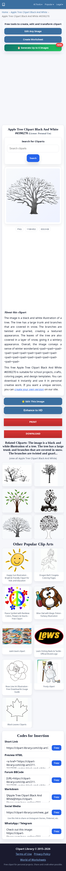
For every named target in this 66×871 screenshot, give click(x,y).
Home (5, 12)
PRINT (33, 421)
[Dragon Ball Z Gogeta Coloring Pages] (49, 560)
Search (33, 158)
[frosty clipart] (49, 671)
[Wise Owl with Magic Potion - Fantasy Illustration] (49, 598)
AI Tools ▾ (37, 4)
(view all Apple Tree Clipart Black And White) (33, 458)
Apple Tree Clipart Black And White (29, 12)
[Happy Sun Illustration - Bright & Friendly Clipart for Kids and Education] (17, 560)
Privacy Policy (42, 854)
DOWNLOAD (33, 433)
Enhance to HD (33, 410)
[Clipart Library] (3, 4)
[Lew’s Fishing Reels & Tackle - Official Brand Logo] (49, 636)
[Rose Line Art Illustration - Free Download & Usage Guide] (17, 671)
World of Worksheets (33, 860)
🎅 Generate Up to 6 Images (39, 46)
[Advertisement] (33, 89)
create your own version (29, 389)
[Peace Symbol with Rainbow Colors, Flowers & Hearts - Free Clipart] (17, 598)
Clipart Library (25, 849)
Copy (56, 748)
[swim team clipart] (17, 636)
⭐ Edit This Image (33, 401)
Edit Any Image (33, 31)
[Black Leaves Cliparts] (17, 709)
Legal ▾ (59, 4)
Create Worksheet (33, 39)
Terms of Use (24, 854)
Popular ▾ (49, 4)
